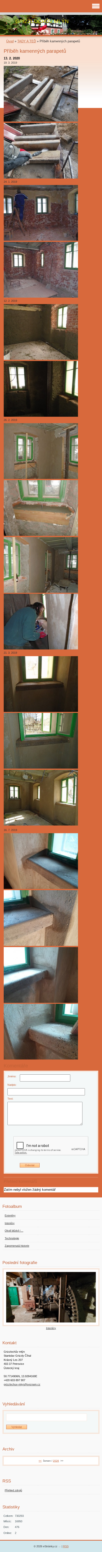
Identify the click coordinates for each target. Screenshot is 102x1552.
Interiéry (51, 1328)
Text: (10, 1098)
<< (40, 1460)
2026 (56, 1460)
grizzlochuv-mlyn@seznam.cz (22, 1384)
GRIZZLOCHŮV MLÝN (42, 21)
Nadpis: (12, 1084)
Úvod (10, 41)
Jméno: (11, 1076)
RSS (66, 1546)
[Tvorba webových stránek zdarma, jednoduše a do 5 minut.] (60, 1547)
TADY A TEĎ (26, 41)
